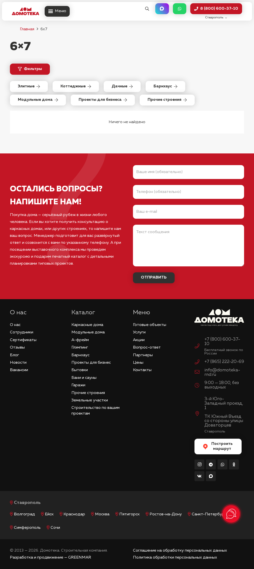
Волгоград (24, 514)
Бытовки (79, 370)
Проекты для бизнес (91, 363)
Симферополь (27, 528)
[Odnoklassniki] (234, 464)
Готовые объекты (149, 325)
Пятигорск (129, 514)
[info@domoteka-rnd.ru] (199, 372)
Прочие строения (88, 393)
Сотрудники (21, 332)
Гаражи (78, 385)
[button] (147, 8)
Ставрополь (27, 502)
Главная (27, 29)
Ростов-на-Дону (166, 514)
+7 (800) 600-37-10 (222, 341)
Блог (14, 355)
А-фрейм (80, 340)
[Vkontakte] (199, 476)
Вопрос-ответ (147, 348)
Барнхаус (80, 355)
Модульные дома (88, 332)
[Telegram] (211, 464)
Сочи (55, 528)
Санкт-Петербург (209, 514)
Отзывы (17, 348)
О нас (15, 325)
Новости (18, 363)
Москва (102, 514)
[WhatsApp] (222, 464)
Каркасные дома (87, 325)
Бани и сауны (83, 378)
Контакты (142, 370)
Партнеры (143, 355)
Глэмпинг (79, 348)
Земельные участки (89, 400)
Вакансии (19, 370)
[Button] (162, 8)
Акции (139, 340)
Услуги (139, 332)
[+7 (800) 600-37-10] (199, 346)
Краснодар (74, 514)
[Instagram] (199, 464)
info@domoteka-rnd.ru (222, 372)
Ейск (49, 514)
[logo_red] (25, 11)
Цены (138, 363)
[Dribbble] (211, 476)
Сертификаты (23, 340)
